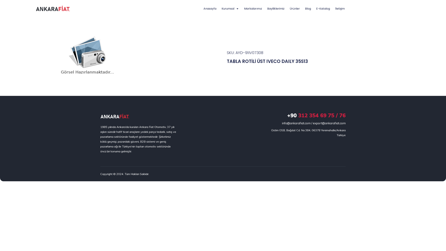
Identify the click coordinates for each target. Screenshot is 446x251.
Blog (308, 9)
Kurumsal (228, 9)
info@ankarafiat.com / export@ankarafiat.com (314, 123)
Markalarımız (253, 9)
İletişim (340, 9)
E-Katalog (323, 9)
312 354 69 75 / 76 (316, 115)
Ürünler (295, 9)
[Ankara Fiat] (114, 116)
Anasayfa (209, 9)
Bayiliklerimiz (275, 9)
